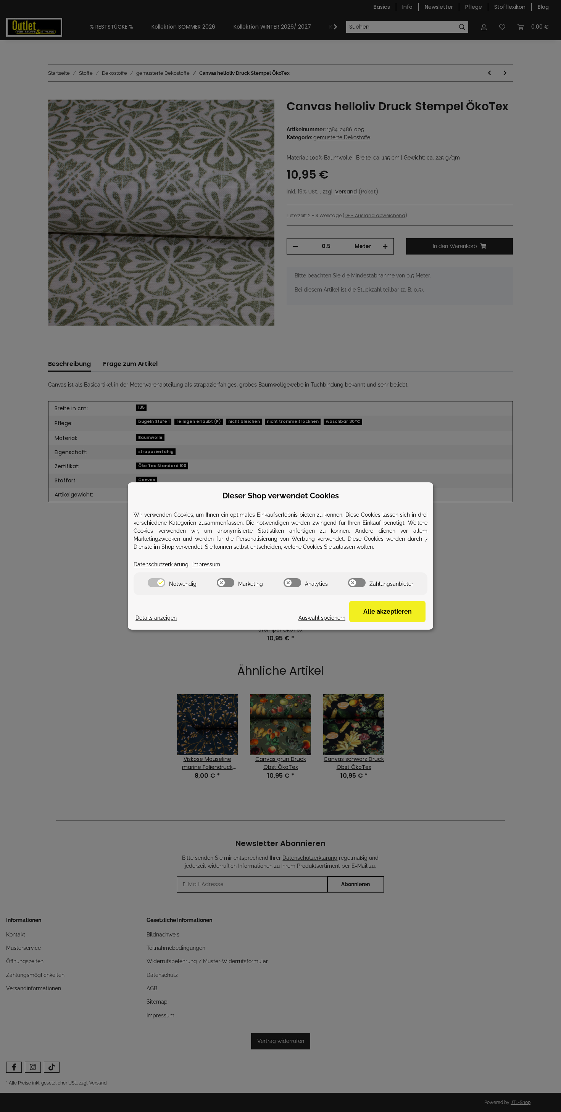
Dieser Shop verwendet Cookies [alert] (280, 495)
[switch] (156, 582)
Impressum (206, 564)
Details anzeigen (156, 618)
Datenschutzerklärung (161, 564)
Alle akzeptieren (387, 611)
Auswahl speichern (321, 618)
